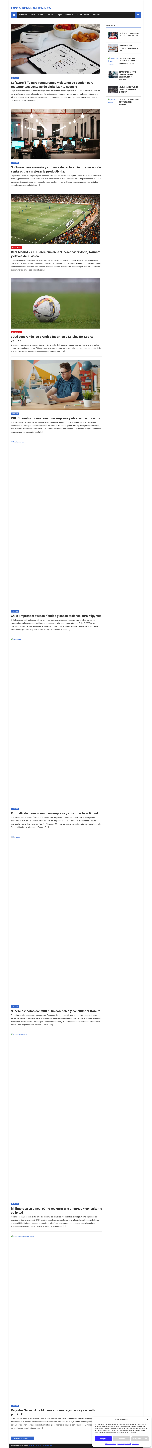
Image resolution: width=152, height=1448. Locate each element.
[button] (147, 1420)
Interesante (23, 15)
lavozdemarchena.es (31, 8)
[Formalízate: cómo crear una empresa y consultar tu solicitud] (56, 721)
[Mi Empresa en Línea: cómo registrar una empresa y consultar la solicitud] (56, 1116)
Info (51, 1446)
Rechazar (122, 1439)
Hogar (59, 15)
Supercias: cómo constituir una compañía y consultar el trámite (55, 1011)
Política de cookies (110, 1444)
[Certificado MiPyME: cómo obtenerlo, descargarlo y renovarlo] (113, 74)
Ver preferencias (140, 1439)
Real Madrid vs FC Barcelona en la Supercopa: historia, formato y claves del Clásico (55, 254)
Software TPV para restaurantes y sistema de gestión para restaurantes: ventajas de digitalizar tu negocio (52, 85)
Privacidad (45, 1446)
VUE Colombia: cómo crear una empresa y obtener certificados (55, 418)
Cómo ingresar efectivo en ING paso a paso (128, 48)
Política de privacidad (124, 1444)
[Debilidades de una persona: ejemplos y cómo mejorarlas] (113, 61)
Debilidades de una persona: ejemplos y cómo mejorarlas (128, 60)
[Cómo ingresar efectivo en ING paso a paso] (113, 48)
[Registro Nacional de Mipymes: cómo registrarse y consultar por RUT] (56, 1318)
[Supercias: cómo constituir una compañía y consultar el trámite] (56, 919)
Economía (69, 15)
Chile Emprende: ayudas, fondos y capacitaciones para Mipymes (56, 616)
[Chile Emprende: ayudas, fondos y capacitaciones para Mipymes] (56, 524)
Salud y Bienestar (83, 15)
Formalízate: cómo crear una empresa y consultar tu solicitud (54, 813)
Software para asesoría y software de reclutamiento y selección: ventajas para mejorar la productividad (56, 169)
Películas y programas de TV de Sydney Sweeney (129, 102)
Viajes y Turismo (37, 15)
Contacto (32, 1446)
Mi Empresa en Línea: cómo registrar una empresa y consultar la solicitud (56, 1210)
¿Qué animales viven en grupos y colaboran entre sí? (128, 89)
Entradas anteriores (21, 1438)
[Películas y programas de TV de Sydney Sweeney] (113, 101)
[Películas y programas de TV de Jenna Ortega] (113, 35)
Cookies (38, 1446)
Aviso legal (135, 1444)
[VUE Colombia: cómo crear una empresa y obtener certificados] (56, 385)
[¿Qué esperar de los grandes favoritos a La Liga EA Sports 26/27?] (56, 303)
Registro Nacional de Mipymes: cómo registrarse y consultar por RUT (54, 1412)
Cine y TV (96, 15)
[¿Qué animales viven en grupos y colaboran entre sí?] (113, 89)
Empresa (50, 15)
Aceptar (103, 1439)
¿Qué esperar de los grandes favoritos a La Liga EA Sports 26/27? (52, 339)
